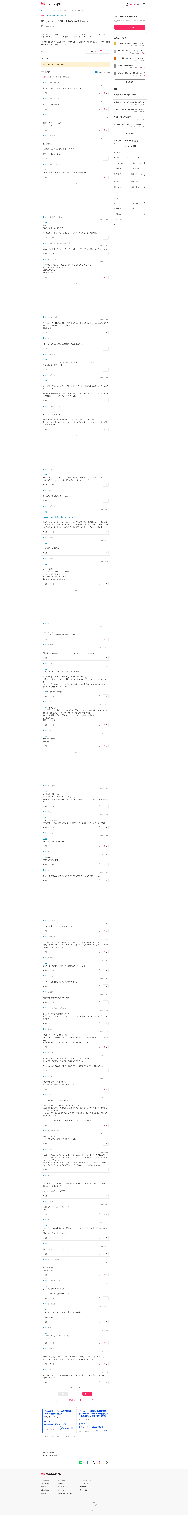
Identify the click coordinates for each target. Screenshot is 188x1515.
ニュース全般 (135, 158)
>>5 (44, 650)
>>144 (45, 963)
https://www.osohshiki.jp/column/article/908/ (58, 517)
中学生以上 (117, 214)
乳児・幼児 (117, 208)
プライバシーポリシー (64, 1486)
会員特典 (43, 1486)
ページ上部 (94, 1505)
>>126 (45, 1333)
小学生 (133, 208)
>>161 (45, 412)
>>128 (45, 1225)
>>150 (45, 564)
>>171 (45, 120)
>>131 (45, 1181)
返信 (46, 93)
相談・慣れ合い (136, 187)
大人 (115, 192)
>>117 (45, 629)
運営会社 (43, 1493)
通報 (42, 51)
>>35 (44, 817)
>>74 (44, 1265)
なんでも (117, 158)
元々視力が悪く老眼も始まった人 (57, 16)
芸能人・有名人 (136, 163)
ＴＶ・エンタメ (119, 163)
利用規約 (60, 1483)
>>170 (45, 223)
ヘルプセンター (45, 1483)
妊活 (115, 203)
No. (45, 82)
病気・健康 (117, 174)
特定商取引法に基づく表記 (65, 1493)
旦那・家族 (117, 168)
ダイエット (117, 182)
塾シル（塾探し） (85, 1490)
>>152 (45, 707)
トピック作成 (129, 27)
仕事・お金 (134, 182)
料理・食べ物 (135, 168)
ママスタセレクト (85, 1483)
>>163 (45, 360)
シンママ (134, 214)
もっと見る (130, 82)
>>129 (45, 1309)
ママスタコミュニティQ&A (50, 1455)
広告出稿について (46, 1490)
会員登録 (132, 4)
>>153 (45, 512)
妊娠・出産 (134, 203)
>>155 (45, 669)
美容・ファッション (136, 175)
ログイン (139, 4)
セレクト (117, 224)
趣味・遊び (117, 187)
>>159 (45, 475)
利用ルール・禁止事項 (48, 1452)
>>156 (45, 265)
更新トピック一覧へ (76, 1400)
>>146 (45, 736)
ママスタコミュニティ (86, 1486)
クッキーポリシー (63, 1490)
